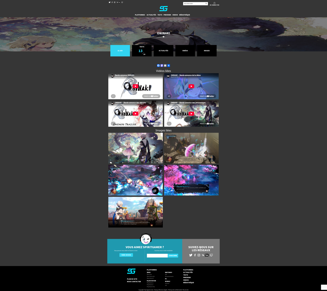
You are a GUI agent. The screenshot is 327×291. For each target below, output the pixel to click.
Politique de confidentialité (175, 290)
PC (166, 279)
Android (167, 283)
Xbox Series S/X (151, 276)
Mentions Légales (163, 290)
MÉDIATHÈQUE (188, 282)
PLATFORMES (188, 270)
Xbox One (149, 274)
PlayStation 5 (150, 284)
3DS (166, 274)
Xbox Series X (150, 278)
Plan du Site (132, 279)
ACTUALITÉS (188, 272)
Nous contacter (134, 281)
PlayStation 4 (150, 283)
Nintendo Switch (169, 276)
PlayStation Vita (151, 286)
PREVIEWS (187, 277)
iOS (166, 285)
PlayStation (151, 281)
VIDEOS (186, 280)
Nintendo (168, 272)
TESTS (185, 275)
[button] (140, 15)
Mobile (167, 281)
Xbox (148, 272)
